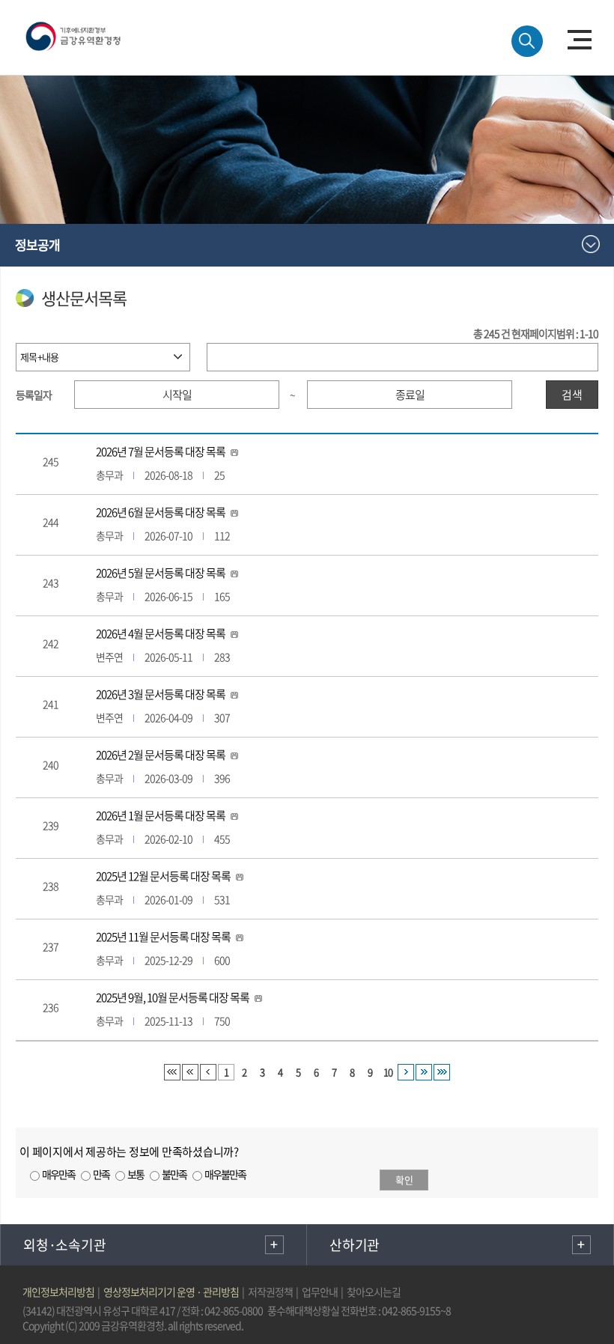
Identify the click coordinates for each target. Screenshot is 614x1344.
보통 (135, 1174)
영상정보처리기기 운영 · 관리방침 (171, 1291)
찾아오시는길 (374, 1291)
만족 (101, 1174)
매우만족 (58, 1174)
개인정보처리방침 (58, 1291)
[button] (580, 39)
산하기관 (354, 1245)
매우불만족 (225, 1174)
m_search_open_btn (527, 41)
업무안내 (320, 1291)
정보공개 (37, 244)
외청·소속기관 (64, 1245)
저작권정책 (270, 1291)
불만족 (174, 1174)
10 (387, 1072)
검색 (572, 394)
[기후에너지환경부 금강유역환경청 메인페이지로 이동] (90, 34)
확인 (404, 1180)
